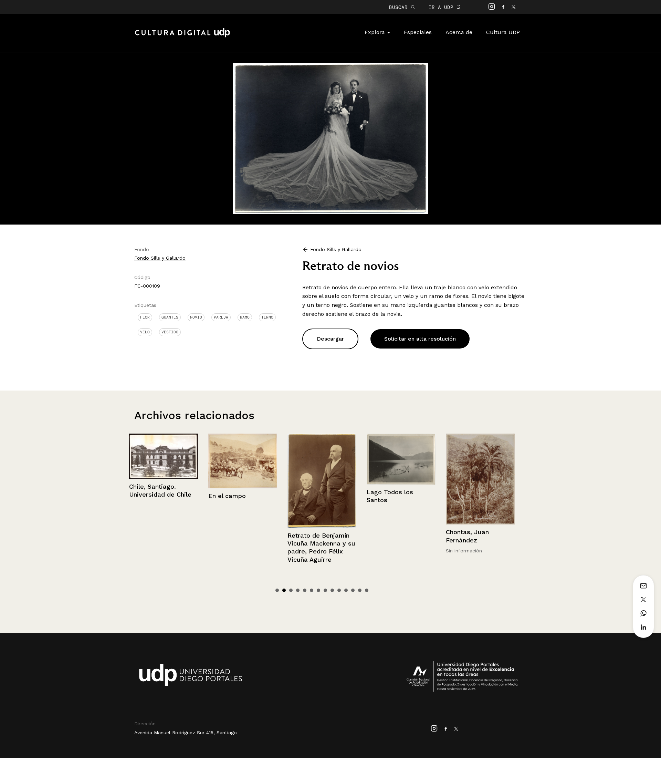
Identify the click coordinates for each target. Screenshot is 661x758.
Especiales (418, 32)
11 (346, 590)
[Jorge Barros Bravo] (480, 481)
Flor (145, 317)
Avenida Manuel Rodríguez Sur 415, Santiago (185, 732)
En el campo (148, 495)
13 (359, 590)
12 (353, 590)
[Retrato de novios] (330, 138)
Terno (267, 317)
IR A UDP (443, 7)
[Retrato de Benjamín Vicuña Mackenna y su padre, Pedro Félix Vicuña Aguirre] (242, 481)
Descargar (330, 338)
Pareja (221, 317)
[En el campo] (163, 461)
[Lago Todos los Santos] (321, 459)
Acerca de (458, 32)
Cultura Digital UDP (182, 36)
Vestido (169, 332)
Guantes (169, 317)
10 (339, 590)
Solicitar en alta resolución (420, 338)
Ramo (245, 317)
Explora (376, 32)
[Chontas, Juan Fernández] (401, 479)
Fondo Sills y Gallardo (160, 258)
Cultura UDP (503, 32)
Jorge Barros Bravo (475, 536)
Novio (196, 317)
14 (366, 590)
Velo (145, 332)
